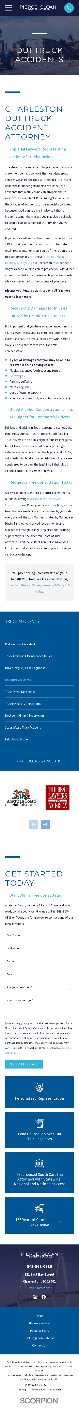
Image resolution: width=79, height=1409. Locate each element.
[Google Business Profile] (35, 1297)
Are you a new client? (19, 987)
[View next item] (45, 824)
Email (10, 974)
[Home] (38, 7)
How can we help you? (20, 1000)
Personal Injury (39, 1331)
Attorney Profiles (39, 1323)
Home (39, 1316)
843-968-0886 (39, 1266)
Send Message (24, 1064)
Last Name (13, 948)
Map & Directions (39, 1288)
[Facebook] (44, 1297)
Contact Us (39, 1345)
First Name (13, 935)
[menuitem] (39, 644)
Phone (11, 961)
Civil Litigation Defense (39, 1338)
